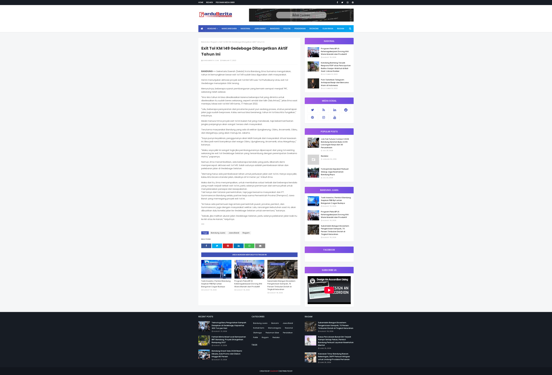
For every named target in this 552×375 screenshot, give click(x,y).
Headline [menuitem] (211, 28)
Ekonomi (275, 323)
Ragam (214, 42)
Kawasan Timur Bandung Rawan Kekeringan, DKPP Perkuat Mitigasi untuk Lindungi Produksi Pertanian (334, 356)
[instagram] (347, 2)
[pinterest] (352, 2)
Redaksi (209, 2)
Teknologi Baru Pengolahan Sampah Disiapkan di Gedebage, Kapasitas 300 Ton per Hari (229, 325)
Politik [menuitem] (287, 28)
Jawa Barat (234, 233)
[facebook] (337, 2)
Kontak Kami (258, 328)
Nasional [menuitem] (245, 28)
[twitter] (342, 2)
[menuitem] (201, 28)
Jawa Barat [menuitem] (260, 28)
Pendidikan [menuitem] (300, 28)
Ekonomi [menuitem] (314, 28)
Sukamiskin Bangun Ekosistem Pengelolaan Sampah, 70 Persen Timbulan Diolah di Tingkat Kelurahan (281, 285)
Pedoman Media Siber (225, 2)
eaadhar (274, 371)
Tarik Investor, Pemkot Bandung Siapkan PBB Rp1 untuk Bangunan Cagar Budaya (216, 284)
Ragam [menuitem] (340, 28)
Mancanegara (274, 328)
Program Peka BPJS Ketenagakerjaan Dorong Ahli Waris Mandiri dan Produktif (248, 284)
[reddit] (346, 110)
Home (200, 2)
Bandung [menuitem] (275, 28)
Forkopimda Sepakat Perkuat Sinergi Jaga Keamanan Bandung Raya (335, 172)
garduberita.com (211, 60)
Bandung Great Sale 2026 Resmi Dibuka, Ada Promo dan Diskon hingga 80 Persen (227, 354)
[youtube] (335, 117)
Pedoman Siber (272, 332)
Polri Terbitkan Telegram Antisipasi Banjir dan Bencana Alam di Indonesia (335, 82)
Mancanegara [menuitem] (229, 28)
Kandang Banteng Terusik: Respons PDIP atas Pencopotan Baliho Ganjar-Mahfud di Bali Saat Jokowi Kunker (336, 67)
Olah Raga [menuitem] (327, 28)
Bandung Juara (218, 233)
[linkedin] (335, 110)
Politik (255, 337)
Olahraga (257, 332)
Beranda (205, 42)
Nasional (289, 328)
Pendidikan (288, 332)
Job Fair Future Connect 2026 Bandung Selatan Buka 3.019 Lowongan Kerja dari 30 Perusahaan (335, 143)
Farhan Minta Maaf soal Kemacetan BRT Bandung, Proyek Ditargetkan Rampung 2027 (229, 339)
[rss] (324, 110)
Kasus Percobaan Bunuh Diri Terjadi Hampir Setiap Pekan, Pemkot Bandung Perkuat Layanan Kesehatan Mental (335, 341)
